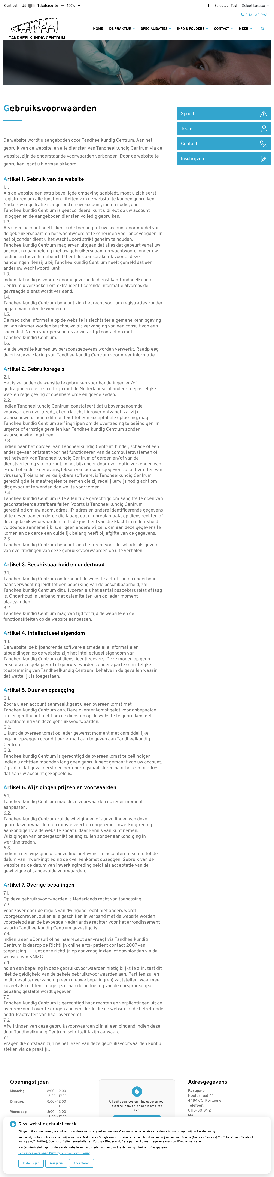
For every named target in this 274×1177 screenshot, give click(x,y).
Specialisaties (154, 29)
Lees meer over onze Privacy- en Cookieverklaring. (54, 1153)
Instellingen (31, 1163)
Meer (243, 29)
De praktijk (120, 29)
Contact (221, 29)
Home (98, 29)
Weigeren (56, 1163)
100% (71, 6)
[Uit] (31, 5)
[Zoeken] (262, 28)
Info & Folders (190, 29)
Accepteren (81, 1163)
